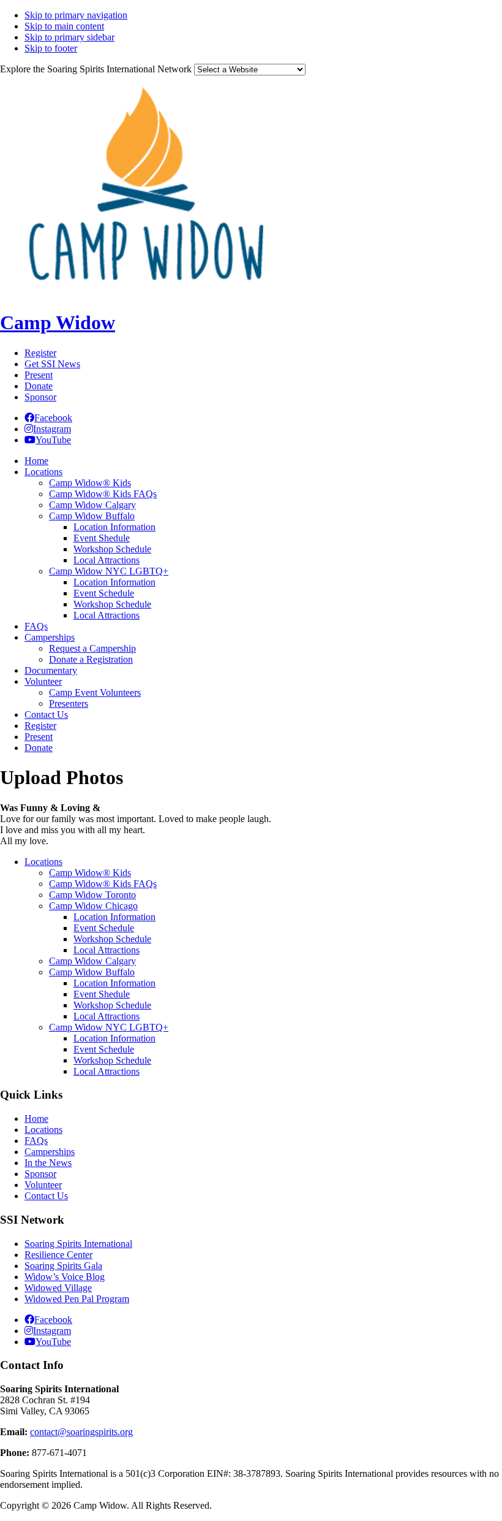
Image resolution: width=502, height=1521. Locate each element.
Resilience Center (58, 1254)
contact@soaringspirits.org (81, 1432)
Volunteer (43, 1185)
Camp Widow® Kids (90, 872)
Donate (38, 386)
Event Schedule (103, 928)
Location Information (114, 917)
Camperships (49, 1151)
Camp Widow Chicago (93, 906)
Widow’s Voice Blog (64, 1276)
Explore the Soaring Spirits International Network (96, 69)
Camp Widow (57, 322)
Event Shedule (101, 994)
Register (40, 353)
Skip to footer (50, 48)
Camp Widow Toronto (92, 895)
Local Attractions (106, 950)
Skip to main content (64, 26)
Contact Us (46, 1196)
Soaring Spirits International (78, 1243)
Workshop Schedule (112, 939)
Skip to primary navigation (75, 15)
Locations (43, 861)
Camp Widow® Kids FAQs (103, 884)
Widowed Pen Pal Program (76, 1299)
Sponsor (40, 397)
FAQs (36, 1140)
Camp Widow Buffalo (92, 972)
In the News (48, 1162)
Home (36, 1118)
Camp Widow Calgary (92, 961)
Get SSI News (52, 364)
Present (38, 375)
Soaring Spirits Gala (63, 1265)
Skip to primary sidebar (69, 37)
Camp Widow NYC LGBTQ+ (108, 1027)
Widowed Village (58, 1288)
